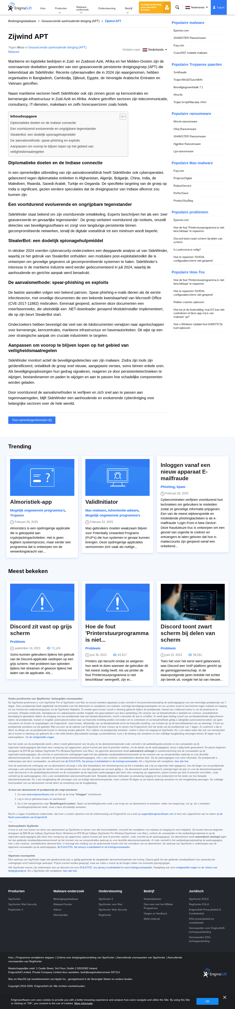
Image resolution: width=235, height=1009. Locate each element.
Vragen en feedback (155, 913)
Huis (42, 8)
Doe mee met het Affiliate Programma (158, 906)
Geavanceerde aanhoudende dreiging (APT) (70, 21)
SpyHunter (14, 898)
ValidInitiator (101, 502)
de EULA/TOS (73, 761)
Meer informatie (83, 1003)
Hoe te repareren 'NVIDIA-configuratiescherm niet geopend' (193, 259)
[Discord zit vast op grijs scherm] (42, 602)
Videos (57, 909)
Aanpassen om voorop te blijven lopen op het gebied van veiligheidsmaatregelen (51, 149)
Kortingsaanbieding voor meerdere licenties (151, 7)
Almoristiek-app (31, 502)
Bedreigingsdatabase (22, 21)
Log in (220, 7)
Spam (180, 487)
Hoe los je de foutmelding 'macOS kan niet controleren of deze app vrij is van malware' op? (198, 313)
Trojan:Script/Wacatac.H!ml (189, 102)
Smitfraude (180, 72)
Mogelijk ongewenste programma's (37, 510)
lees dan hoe (181, 761)
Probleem (17, 642)
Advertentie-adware (123, 510)
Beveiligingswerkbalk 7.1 (188, 87)
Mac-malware (95, 510)
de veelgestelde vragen (41, 737)
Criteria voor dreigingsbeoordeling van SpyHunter (86, 957)
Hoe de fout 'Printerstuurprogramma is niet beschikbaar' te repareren (198, 229)
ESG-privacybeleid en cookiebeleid (201, 920)
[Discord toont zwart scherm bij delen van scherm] (193, 602)
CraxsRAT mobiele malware (190, 53)
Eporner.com (181, 30)
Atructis (178, 94)
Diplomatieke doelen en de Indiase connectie (43, 123)
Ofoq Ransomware (184, 129)
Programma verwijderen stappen (35, 957)
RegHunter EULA (199, 904)
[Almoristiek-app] (42, 477)
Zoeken (177, 7)
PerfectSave (180, 193)
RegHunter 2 (15, 909)
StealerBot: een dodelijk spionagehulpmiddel (42, 134)
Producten (61, 8)
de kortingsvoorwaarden (125, 761)
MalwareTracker (62, 904)
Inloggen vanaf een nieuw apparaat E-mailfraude (185, 471)
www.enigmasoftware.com (40, 794)
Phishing (168, 487)
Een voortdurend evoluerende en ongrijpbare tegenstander (53, 129)
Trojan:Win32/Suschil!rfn (188, 79)
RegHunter (105, 914)
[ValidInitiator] (117, 477)
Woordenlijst (60, 914)
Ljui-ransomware (183, 151)
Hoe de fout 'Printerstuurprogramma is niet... (117, 633)
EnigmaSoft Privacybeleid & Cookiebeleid (205, 911)
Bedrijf (128, 8)
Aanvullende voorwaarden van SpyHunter (141, 957)
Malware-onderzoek (82, 8)
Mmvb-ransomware (185, 121)
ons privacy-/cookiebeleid (106, 867)
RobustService (182, 185)
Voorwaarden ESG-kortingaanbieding (200, 939)
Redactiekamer (152, 898)
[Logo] (20, 7)
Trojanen (17, 515)
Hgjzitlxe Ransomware (187, 143)
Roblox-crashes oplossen (188, 302)
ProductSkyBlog (183, 200)
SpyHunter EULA (199, 898)
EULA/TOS (86, 867)
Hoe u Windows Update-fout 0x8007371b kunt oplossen (198, 326)
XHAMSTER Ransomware (189, 38)
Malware (13, 51)
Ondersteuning (106, 8)
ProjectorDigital (182, 178)
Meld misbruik (152, 918)
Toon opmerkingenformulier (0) (32, 420)
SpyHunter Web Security (22, 904)
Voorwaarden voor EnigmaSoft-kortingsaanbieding (207, 930)
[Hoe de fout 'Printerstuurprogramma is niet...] (117, 602)
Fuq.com (178, 45)
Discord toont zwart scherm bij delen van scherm (197, 240)
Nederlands (198, 7)
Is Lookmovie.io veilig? (187, 249)
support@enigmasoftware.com (157, 814)
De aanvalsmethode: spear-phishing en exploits (45, 140)
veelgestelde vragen (186, 867)
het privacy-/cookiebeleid (95, 761)
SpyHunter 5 (106, 898)
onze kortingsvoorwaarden (138, 867)
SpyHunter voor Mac (110, 904)
